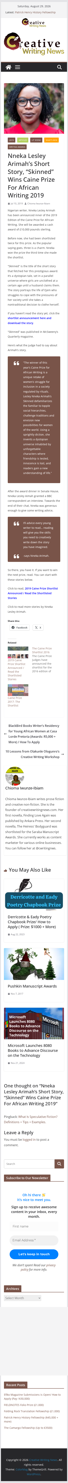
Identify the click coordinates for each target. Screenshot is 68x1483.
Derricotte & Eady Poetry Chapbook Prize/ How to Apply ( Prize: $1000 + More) (32, 921)
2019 (11, 140)
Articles (23, 140)
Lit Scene (36, 140)
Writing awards (17, 147)
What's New (51, 140)
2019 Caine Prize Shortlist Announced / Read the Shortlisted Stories (16, 669)
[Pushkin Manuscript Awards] (34, 951)
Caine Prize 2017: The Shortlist (15, 701)
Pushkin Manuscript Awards (32, 986)
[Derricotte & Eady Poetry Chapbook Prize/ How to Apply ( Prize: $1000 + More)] (34, 881)
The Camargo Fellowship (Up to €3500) (28, 1428)
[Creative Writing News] (34, 21)
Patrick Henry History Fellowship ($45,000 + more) (35, 14)
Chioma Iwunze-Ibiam (38, 203)
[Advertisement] (34, 1341)
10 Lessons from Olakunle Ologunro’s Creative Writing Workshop (32, 754)
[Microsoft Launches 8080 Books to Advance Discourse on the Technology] (34, 1010)
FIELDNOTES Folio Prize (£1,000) (24, 1405)
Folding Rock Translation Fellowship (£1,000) (32, 1411)
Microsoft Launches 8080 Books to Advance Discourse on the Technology (33, 1050)
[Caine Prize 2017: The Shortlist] (18, 690)
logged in (29, 1139)
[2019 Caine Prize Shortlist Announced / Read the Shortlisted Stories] (18, 652)
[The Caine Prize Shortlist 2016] (44, 660)
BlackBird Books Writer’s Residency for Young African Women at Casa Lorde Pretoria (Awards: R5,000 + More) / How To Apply (33, 734)
